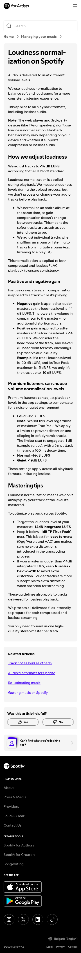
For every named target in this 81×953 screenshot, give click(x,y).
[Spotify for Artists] (16, 6)
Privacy (60, 947)
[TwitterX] (23, 919)
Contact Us (12, 825)
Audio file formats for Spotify (31, 672)
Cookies (72, 947)
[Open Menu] (74, 6)
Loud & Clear (14, 815)
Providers (11, 806)
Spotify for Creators (19, 854)
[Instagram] (9, 919)
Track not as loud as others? (30, 662)
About (9, 787)
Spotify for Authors (19, 845)
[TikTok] (52, 919)
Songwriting (14, 863)
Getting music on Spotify (28, 692)
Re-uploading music (24, 682)
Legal (49, 947)
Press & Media (15, 797)
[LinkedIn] (37, 919)
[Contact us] (71, 742)
